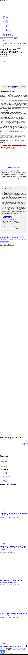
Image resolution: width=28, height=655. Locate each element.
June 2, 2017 (13, 59)
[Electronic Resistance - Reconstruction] (12, 386)
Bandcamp (5, 18)
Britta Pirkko (3, 552)
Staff (7, 26)
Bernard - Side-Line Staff (6, 517)
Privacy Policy (9, 30)
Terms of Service (9, 31)
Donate (7, 27)
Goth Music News (4, 464)
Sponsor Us (8, 29)
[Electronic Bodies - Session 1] (12, 354)
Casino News (6, 472)
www (4, 145)
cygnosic (8, 145)
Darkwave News (4, 461)
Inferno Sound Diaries (5, 59)
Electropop (5, 22)
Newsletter (5, 17)
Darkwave (5, 21)
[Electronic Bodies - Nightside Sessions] (12, 323)
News (4, 15)
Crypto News (6, 473)
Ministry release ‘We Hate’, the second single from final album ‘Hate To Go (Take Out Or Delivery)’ (13, 547)
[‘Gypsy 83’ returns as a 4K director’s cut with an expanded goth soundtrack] (14, 598)
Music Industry (6, 476)
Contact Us (8, 25)
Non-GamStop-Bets (7, 34)
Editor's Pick (6, 475)
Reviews (5, 16)
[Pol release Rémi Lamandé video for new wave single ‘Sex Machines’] (14, 498)
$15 (11, 221)
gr (10, 145)
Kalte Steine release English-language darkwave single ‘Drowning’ (11, 581)
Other (15, 221)
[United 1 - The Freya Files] (12, 259)
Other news (5, 479)
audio (13, 147)
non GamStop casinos (25, 441)
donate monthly (7, 216)
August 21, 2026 (15, 517)
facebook (17, 145)
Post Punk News (4, 459)
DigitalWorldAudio (13, 148)
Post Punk (5, 20)
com (20, 145)
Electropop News (4, 466)
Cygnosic (5, 234)
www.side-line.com (5, 182)
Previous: (12, 236)
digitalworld (9, 147)
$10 (8, 221)
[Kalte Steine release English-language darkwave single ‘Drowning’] (14, 565)
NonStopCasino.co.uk (8, 35)
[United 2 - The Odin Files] (12, 291)
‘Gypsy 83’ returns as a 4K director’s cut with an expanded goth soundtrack (13, 614)
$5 (4, 221)
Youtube (5, 481)
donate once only (8, 217)
